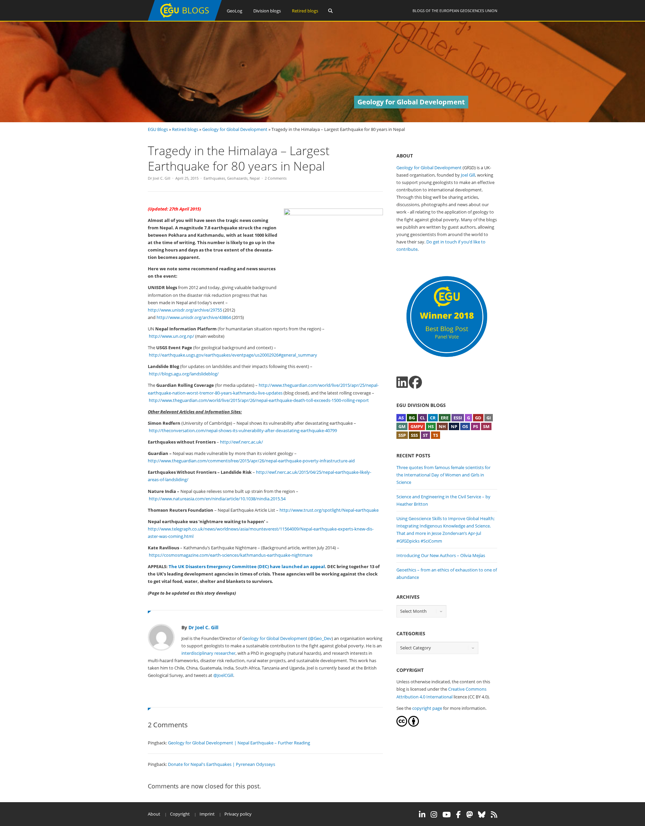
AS (401, 418)
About (154, 814)
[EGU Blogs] (185, 19)
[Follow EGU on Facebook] (458, 814)
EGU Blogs (158, 129)
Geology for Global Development (234, 129)
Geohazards (237, 178)
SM (486, 426)
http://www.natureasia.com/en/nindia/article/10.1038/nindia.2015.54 (217, 499)
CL (422, 418)
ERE (444, 418)
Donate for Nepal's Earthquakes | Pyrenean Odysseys (221, 764)
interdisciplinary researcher (208, 653)
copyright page (427, 708)
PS (475, 426)
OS (465, 426)
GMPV (417, 426)
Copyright (180, 814)
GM (401, 426)
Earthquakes (214, 178)
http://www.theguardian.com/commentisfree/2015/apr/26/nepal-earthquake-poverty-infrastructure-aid (251, 461)
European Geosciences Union (468, 10)
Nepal (255, 178)
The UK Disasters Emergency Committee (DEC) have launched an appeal (247, 566)
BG (412, 418)
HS (431, 426)
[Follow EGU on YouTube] (446, 814)
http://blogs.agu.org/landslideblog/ (184, 374)
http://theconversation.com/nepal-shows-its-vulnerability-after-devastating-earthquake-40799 (243, 430)
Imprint (207, 814)
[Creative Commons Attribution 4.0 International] (401, 725)
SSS (414, 435)
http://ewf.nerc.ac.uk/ (241, 442)
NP (454, 426)
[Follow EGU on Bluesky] (481, 814)
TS (435, 435)
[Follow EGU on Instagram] (434, 814)
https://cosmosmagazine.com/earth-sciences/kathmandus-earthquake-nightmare (230, 555)
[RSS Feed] (494, 814)
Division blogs (267, 11)
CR (433, 418)
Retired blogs (305, 11)
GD (478, 418)
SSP (402, 435)
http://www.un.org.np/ (171, 336)
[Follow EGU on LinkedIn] (422, 814)
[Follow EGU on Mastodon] (469, 814)
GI (488, 418)
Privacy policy (238, 814)
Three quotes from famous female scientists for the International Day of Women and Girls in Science (443, 474)
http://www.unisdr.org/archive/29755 (185, 310)
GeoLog (234, 11)
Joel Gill (468, 175)
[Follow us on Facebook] (415, 382)
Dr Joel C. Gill (159, 178)
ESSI (458, 418)
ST (425, 435)
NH (442, 426)
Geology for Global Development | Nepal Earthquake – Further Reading (239, 743)
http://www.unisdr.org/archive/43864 (194, 317)
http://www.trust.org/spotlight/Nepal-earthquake (329, 510)
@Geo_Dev (321, 638)
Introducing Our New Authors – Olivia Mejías (440, 555)
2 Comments (276, 178)
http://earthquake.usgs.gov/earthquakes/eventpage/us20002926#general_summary (233, 355)
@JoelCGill (223, 675)
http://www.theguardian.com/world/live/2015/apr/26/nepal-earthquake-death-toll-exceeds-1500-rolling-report (259, 400)
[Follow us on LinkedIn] (402, 382)
